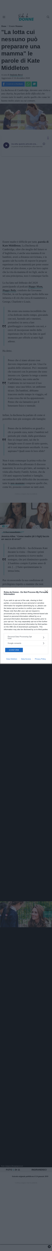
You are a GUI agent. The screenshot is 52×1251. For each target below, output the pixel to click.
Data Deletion (11, 659)
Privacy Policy (40, 659)
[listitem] (26, 637)
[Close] (47, 592)
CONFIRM (14, 650)
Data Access (26, 659)
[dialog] (26, 625)
